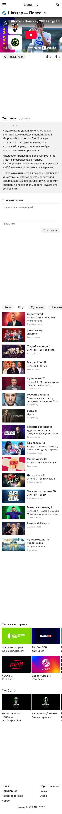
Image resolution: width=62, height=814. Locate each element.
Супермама (34, 378)
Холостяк (33, 314)
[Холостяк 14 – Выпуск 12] (31, 319)
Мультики (37, 307)
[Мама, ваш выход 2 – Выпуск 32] (31, 512)
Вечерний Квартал (39, 523)
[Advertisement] (31, 87)
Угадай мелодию (38, 346)
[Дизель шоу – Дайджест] (31, 335)
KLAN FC (7, 675)
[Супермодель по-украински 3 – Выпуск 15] (31, 545)
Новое (6, 800)
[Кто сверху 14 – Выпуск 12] (31, 448)
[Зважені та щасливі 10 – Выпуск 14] (31, 496)
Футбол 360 (39, 647)
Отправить (50, 230)
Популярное (9, 791)
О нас (43, 795)
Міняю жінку (35, 459)
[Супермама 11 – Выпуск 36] (31, 383)
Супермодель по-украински (38, 541)
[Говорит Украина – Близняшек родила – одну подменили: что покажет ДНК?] (31, 399)
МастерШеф (35, 362)
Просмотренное (12, 795)
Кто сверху (34, 443)
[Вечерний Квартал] (31, 528)
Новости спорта (12, 647)
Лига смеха (34, 475)
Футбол (7, 690)
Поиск (6, 786)
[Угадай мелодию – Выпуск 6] (31, 351)
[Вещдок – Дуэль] (31, 416)
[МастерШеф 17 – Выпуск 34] (31, 367)
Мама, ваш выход (38, 507)
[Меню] (4, 4)
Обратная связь (50, 786)
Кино (7, 307)
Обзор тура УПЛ (42, 675)
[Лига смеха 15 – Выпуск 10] (31, 480)
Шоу (21, 307)
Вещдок (32, 410)
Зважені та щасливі (39, 491)
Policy (43, 791)
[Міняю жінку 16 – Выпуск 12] (31, 464)
